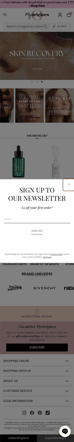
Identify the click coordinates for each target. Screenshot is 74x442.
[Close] (69, 184)
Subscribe (36, 231)
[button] (65, 431)
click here (47, 257)
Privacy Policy (56, 254)
